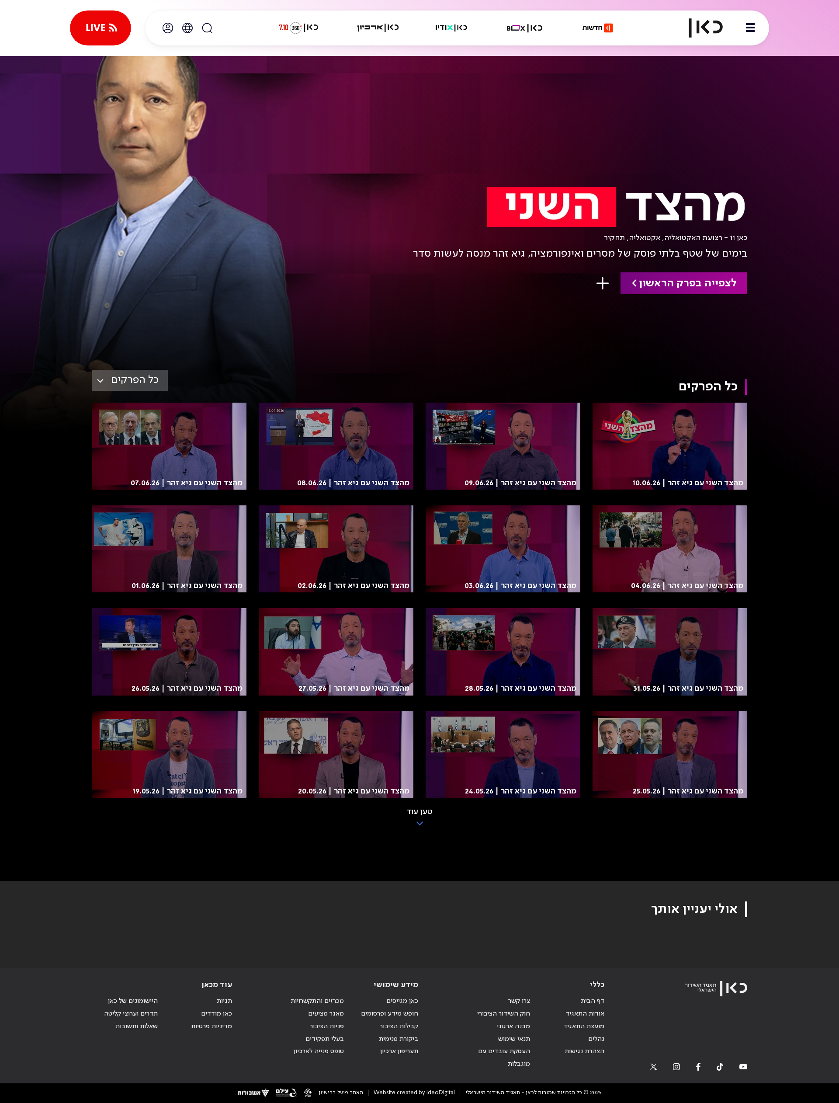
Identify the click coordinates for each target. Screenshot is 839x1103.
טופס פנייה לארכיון (319, 1051)
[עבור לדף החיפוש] (207, 28)
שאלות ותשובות (136, 1026)
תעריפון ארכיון (399, 1051)
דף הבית (592, 1001)
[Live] (100, 27)
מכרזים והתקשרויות (317, 1001)
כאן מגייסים (402, 1001)
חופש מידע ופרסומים (389, 1013)
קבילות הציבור (399, 1026)
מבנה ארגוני (513, 1026)
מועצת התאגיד (583, 1026)
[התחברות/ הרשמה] (168, 28)
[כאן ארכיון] (378, 28)
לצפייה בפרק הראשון (687, 283)
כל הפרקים (135, 380)
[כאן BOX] (525, 28)
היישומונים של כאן (133, 1001)
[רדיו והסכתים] (451, 28)
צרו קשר (519, 1001)
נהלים (596, 1039)
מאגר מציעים (326, 1013)
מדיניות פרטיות (211, 1026)
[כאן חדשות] (598, 28)
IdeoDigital (440, 1093)
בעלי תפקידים (324, 1039)
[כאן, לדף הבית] (698, 28)
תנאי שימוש (514, 1039)
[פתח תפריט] (750, 27)
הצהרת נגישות (584, 1051)
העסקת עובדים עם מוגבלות (504, 1058)
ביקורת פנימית (398, 1039)
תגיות (224, 1001)
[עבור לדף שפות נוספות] (187, 28)
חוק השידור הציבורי (503, 1013)
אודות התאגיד (584, 1013)
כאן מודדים (216, 1013)
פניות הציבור (327, 1026)
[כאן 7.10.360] (298, 28)
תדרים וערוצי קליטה (131, 1013)
